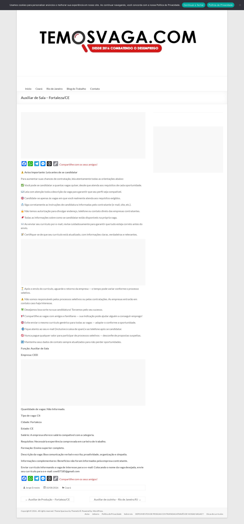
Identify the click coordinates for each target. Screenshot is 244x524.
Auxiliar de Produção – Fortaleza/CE (47, 499)
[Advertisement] (83, 135)
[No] (240, 5)
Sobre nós (128, 514)
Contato (95, 88)
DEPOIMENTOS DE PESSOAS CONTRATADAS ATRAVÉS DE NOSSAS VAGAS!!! (169, 514)
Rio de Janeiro (54, 88)
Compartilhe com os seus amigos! (78, 164)
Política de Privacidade (111, 514)
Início (28, 88)
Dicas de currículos (214, 514)
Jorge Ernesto (33, 487)
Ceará (39, 88)
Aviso (87, 514)
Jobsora (95, 514)
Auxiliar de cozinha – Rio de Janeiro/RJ (117, 499)
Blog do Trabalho (76, 88)
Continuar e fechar (194, 5)
